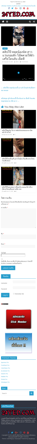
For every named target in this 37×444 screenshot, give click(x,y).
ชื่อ (2, 234)
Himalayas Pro (5, 382)
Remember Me (19, 294)
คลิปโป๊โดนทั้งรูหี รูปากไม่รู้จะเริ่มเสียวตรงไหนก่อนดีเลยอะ (18, 160)
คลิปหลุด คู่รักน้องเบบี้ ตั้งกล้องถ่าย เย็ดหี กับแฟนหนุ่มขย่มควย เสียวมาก (18, 99)
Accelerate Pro (5, 371)
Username (4, 283)
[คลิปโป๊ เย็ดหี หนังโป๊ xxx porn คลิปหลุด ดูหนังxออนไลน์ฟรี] (3, 22)
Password (4, 289)
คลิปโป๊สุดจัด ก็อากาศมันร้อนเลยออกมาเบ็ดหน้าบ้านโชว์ (17, 131)
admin (17, 62)
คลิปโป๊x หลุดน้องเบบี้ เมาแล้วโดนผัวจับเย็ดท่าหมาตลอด (18, 89)
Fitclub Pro (4, 379)
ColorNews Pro (5, 368)
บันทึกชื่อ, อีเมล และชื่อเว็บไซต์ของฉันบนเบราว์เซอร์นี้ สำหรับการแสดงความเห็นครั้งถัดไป (16, 262)
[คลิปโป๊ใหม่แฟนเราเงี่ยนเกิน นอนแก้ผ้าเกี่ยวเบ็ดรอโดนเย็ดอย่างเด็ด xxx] (18, 168)
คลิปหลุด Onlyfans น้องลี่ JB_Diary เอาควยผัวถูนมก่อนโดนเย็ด (18, 6)
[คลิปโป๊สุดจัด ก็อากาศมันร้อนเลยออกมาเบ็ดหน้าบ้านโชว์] (18, 111)
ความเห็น (4, 207)
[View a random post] (34, 21)
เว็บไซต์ (3, 253)
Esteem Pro (4, 374)
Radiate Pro (4, 376)
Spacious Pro (5, 362)
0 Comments (24, 62)
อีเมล (3, 244)
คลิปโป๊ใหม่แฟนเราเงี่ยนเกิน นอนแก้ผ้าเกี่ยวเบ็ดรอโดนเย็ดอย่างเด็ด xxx (17, 188)
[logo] (18, 410)
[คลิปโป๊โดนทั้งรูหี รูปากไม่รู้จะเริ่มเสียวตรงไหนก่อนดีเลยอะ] (18, 139)
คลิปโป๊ (5, 48)
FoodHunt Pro (5, 365)
